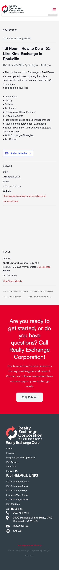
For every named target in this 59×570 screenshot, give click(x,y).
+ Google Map (43, 266)
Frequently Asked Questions (21, 457)
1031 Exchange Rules (17, 485)
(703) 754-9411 (29, 397)
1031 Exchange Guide (17, 499)
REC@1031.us (20, 525)
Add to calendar (18, 153)
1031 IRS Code (13, 503)
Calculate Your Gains (17, 494)
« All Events (10, 29)
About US (11, 466)
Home (9, 448)
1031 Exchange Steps (17, 490)
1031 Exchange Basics (17, 481)
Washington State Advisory (29, 545)
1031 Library (12, 462)
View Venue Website (13, 280)
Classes (10, 453)
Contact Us (12, 471)
